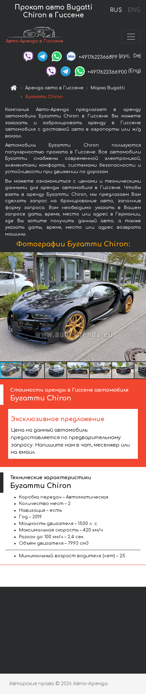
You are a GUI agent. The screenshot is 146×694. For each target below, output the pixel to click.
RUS (116, 10)
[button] (33, 370)
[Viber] (28, 55)
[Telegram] (42, 55)
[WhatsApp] (56, 55)
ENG (134, 10)
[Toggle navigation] (131, 36)
